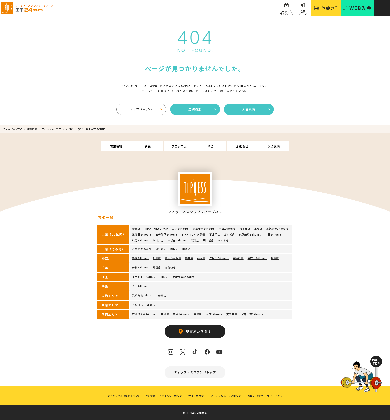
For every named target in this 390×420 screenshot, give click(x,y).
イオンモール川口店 (144, 276)
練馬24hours (140, 240)
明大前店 (208, 240)
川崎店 (157, 258)
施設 (148, 146)
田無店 (186, 248)
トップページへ (141, 109)
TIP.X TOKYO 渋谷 (193, 234)
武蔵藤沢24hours (183, 276)
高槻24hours (181, 314)
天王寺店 (231, 314)
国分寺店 (161, 248)
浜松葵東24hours (143, 295)
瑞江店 (195, 240)
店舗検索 (195, 109)
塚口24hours (214, 314)
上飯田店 (137, 304)
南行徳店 (170, 267)
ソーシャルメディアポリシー (227, 395)
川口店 (164, 276)
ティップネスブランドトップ (195, 372)
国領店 (174, 248)
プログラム (179, 146)
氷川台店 (158, 240)
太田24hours (140, 286)
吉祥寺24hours (142, 248)
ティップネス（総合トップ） (124, 395)
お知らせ (242, 146)
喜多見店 (244, 228)
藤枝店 (162, 295)
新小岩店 (229, 234)
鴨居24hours (140, 258)
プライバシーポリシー (171, 395)
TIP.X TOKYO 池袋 (156, 228)
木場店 (258, 228)
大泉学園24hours (204, 228)
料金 (211, 146)
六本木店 (223, 240)
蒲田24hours (227, 228)
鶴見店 (189, 258)
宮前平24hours (257, 258)
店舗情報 (116, 146)
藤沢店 (201, 258)
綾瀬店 (136, 228)
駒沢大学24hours (277, 228)
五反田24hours (142, 234)
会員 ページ (303, 13)
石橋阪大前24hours (144, 314)
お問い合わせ (255, 395)
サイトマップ (275, 395)
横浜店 (275, 258)
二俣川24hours (219, 258)
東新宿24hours (177, 240)
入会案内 (248, 109)
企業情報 (150, 395)
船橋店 (157, 267)
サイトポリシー (197, 395)
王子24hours (180, 228)
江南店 (151, 304)
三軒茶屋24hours (167, 234)
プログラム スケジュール (286, 13)
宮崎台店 (238, 258)
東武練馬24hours (250, 234)
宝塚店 (198, 314)
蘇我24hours (140, 267)
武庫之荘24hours (252, 314)
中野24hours (273, 234)
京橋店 (165, 314)
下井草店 (214, 234)
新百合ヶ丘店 (173, 258)
